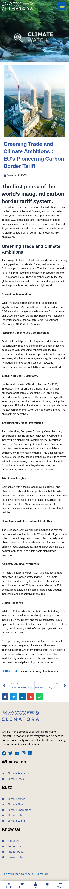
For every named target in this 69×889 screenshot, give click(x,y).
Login (35, 887)
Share (60, 887)
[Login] (35, 884)
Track (9, 887)
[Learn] (22, 884)
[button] (62, 6)
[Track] (8, 884)
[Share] (60, 884)
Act (48, 887)
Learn (22, 887)
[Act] (48, 884)
